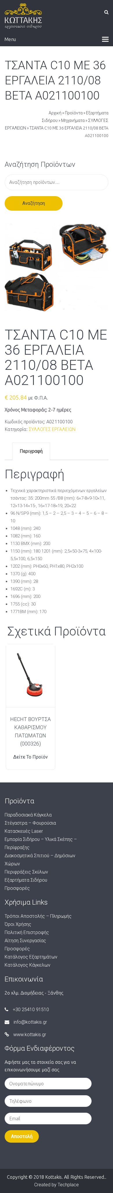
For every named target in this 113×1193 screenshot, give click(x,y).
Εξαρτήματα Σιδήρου (26, 880)
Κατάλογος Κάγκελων (27, 965)
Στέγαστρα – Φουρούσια (30, 823)
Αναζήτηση (33, 203)
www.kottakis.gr (29, 1034)
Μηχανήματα (73, 120)
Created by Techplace (56, 1184)
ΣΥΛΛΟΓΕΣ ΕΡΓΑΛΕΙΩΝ (52, 429)
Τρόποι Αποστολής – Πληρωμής (38, 916)
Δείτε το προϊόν (30, 757)
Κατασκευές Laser (24, 831)
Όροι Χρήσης (18, 924)
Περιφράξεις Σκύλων (26, 872)
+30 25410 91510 (31, 1009)
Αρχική (55, 113)
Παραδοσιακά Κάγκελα (28, 815)
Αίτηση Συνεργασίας (25, 940)
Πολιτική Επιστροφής (27, 932)
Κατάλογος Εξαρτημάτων (31, 957)
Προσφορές (17, 888)
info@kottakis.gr (30, 1022)
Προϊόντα (74, 113)
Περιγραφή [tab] (31, 451)
